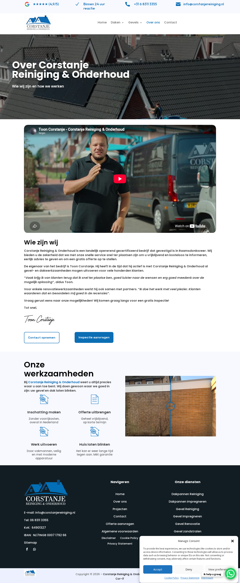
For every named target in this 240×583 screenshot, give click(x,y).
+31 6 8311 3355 (145, 4)
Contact (170, 22)
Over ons (153, 22)
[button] (232, 541)
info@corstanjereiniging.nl (203, 4)
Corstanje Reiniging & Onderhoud (54, 382)
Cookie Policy (171, 577)
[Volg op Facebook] (27, 549)
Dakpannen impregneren (187, 501)
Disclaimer (109, 538)
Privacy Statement (190, 577)
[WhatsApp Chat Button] (230, 573)
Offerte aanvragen (120, 524)
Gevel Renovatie (187, 524)
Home (102, 22)
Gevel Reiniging (187, 509)
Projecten (120, 509)
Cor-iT (120, 579)
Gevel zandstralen (187, 531)
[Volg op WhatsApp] (35, 549)
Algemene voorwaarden (120, 531)
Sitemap (30, 542)
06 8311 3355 (39, 520)
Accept (157, 569)
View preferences (219, 569)
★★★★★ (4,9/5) (46, 4)
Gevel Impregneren (187, 516)
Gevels (133, 22)
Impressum (207, 577)
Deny (188, 569)
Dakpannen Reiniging (188, 494)
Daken (115, 22)
